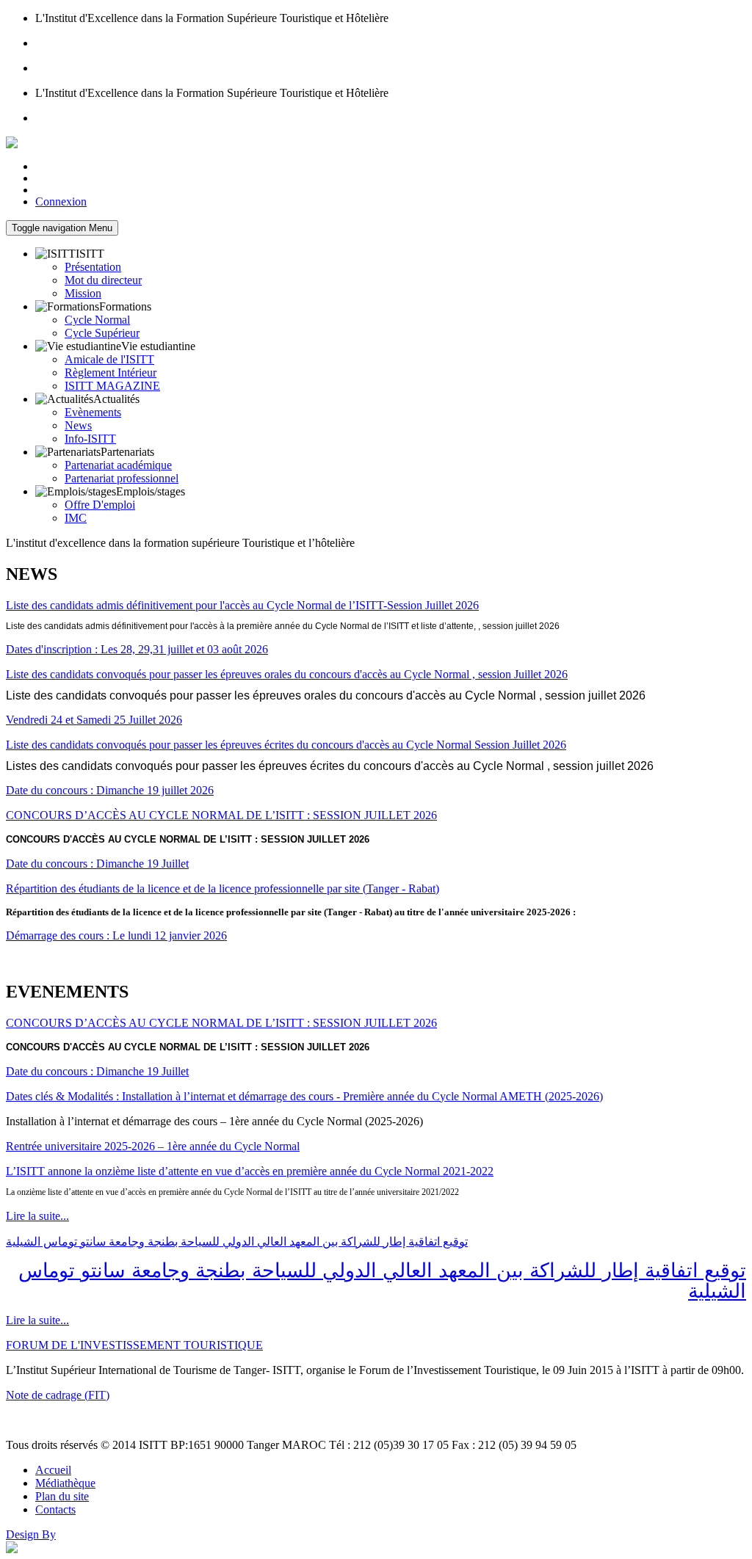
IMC (76, 518)
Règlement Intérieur (110, 372)
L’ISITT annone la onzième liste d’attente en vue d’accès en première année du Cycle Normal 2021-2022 (250, 1171)
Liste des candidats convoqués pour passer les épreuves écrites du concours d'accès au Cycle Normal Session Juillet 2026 (286, 744)
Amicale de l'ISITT (109, 359)
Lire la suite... (37, 1216)
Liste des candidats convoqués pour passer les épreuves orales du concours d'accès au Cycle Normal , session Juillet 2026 (287, 674)
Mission (83, 293)
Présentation (93, 267)
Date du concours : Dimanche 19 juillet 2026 (110, 790)
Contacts (55, 1509)
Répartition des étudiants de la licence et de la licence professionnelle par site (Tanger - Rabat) (222, 888)
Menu (62, 227)
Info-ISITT (90, 438)
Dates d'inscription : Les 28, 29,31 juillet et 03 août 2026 (137, 649)
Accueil (53, 1470)
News (78, 425)
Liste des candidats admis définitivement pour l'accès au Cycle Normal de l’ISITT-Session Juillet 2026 (242, 605)
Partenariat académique (118, 465)
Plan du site (62, 1496)
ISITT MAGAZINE (112, 385)
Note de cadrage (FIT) (57, 1395)
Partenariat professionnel (121, 478)
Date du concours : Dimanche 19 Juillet (97, 863)
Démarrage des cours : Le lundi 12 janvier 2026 (116, 935)
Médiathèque (65, 1483)
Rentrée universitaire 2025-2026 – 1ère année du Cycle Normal (153, 1146)
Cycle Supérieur (102, 333)
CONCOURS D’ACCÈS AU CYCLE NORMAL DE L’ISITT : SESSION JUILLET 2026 (221, 815)
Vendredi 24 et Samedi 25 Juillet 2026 (94, 719)
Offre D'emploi (100, 504)
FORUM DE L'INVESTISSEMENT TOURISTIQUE (134, 1345)
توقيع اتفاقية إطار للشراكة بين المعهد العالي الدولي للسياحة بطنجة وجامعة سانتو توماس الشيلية (237, 1241)
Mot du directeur (103, 280)
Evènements (93, 412)
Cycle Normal (97, 319)
